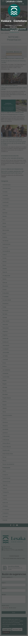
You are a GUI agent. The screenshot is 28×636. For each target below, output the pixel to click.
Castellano (20, 20)
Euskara (6, 20)
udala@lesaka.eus (14, 32)
